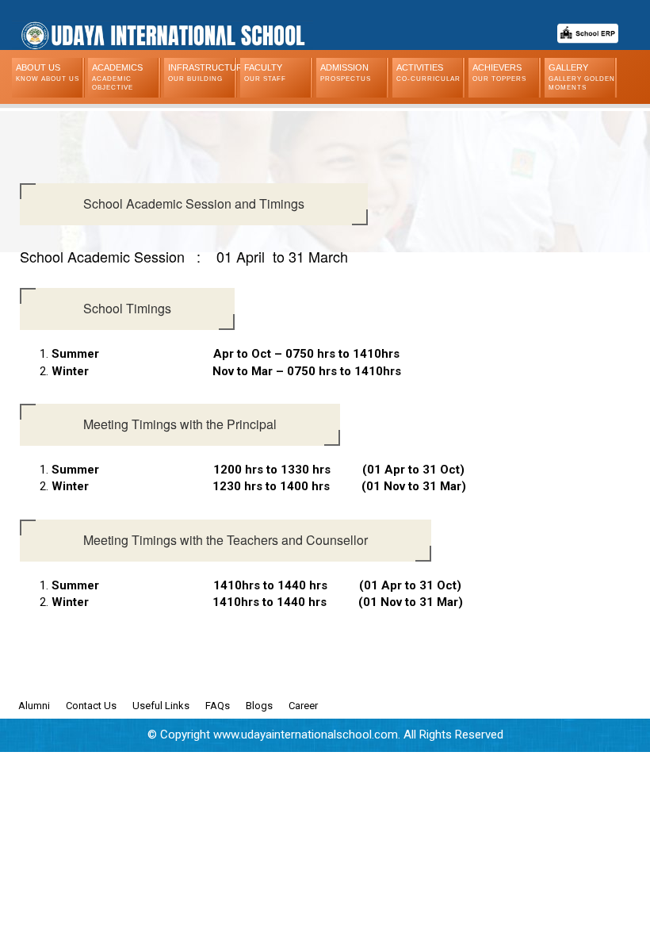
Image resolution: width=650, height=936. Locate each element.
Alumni (34, 706)
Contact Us (91, 706)
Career (303, 706)
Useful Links (160, 706)
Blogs (259, 706)
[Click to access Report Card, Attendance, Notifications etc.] (587, 27)
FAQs (217, 706)
